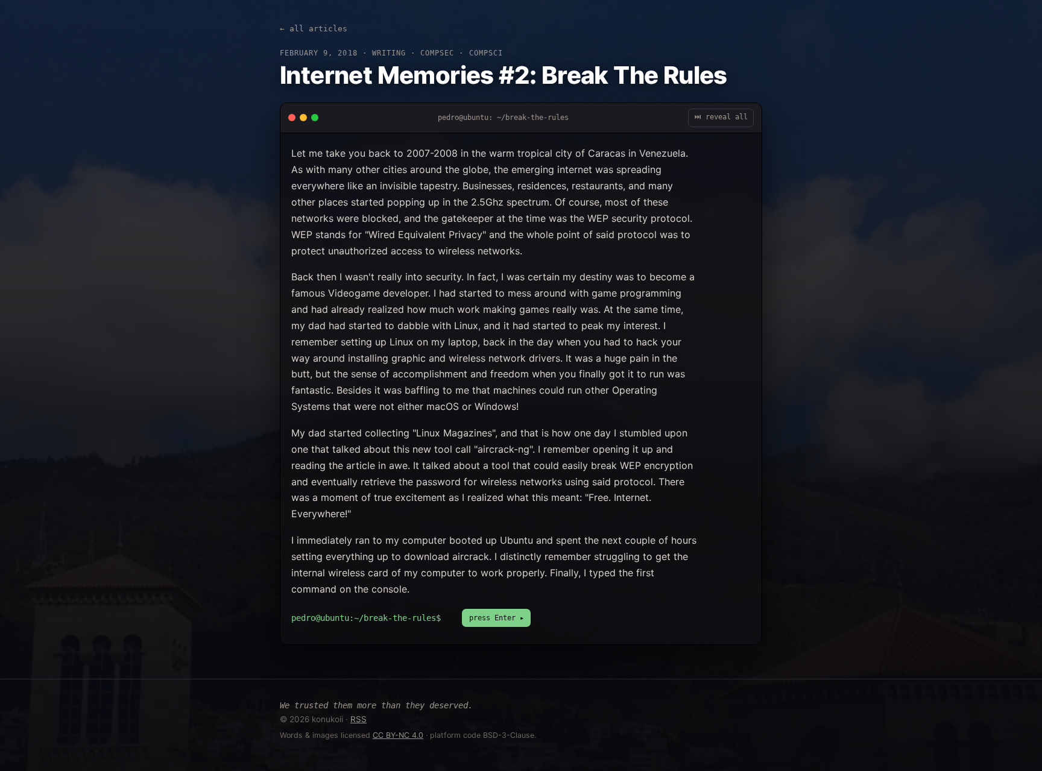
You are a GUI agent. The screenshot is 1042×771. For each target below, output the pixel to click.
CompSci (486, 53)
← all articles (313, 28)
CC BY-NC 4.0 (398, 735)
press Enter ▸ (496, 618)
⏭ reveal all (721, 117)
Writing (389, 53)
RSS (358, 719)
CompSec (437, 53)
